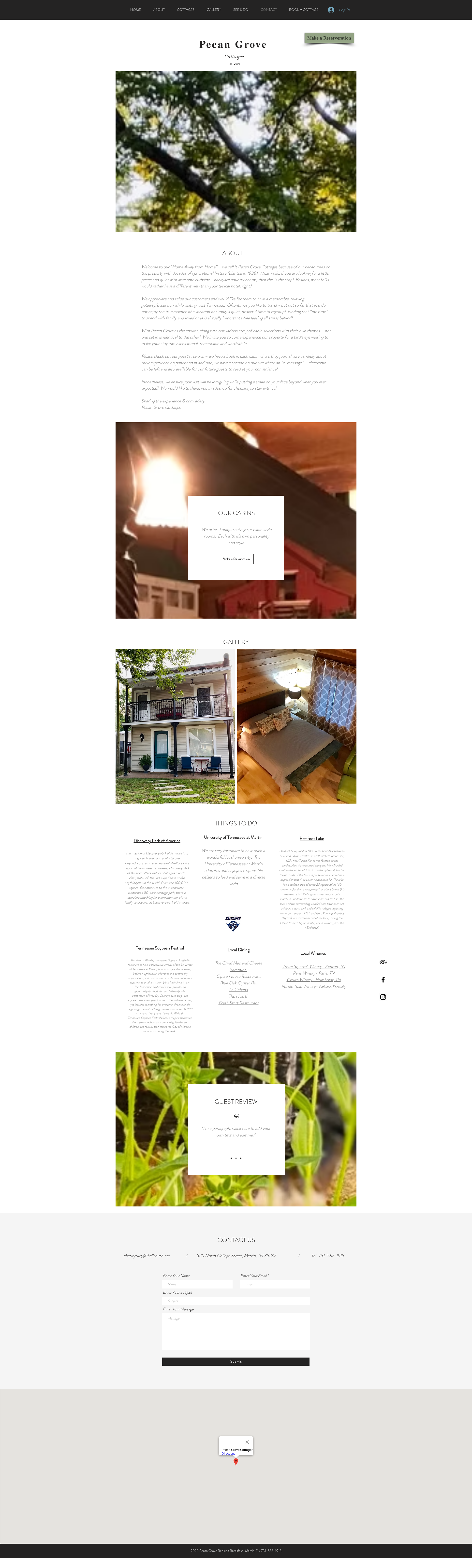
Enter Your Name (176, 1276)
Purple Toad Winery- (313, 986)
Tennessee (337, 855)
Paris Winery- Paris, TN (314, 973)
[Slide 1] (231, 1158)
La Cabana (238, 989)
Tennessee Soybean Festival (160, 948)
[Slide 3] (240, 1158)
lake (310, 851)
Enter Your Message (178, 1309)
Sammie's (238, 969)
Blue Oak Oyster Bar (238, 983)
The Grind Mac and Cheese (238, 963)
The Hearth (238, 996)
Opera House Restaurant (238, 976)
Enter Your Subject (177, 1292)
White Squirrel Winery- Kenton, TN (313, 966)
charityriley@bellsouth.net (146, 1255)
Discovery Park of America (157, 840)
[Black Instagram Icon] (383, 997)
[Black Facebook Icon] (383, 979)
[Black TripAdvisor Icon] (383, 962)
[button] (175, 726)
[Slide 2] (236, 1158)
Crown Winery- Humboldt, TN (314, 980)
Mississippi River (314, 875)
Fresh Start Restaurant (239, 1003)
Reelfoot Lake (312, 838)
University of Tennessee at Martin (233, 837)
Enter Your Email (253, 1276)
